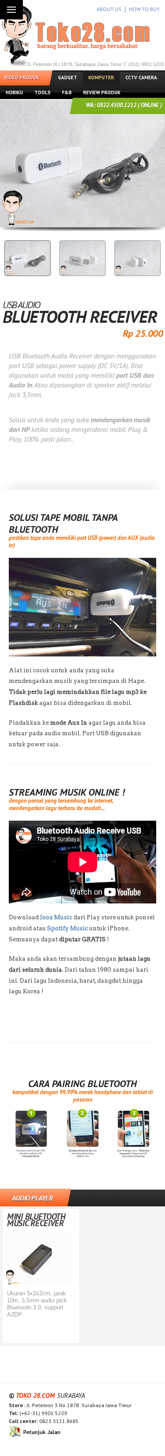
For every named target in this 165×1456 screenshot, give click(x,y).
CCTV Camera (141, 77)
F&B (67, 92)
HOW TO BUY (144, 9)
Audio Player (32, 1198)
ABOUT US (109, 9)
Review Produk (102, 92)
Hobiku (14, 92)
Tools (42, 92)
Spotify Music (68, 928)
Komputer (101, 77)
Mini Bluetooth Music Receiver (36, 1219)
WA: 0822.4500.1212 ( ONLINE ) (124, 105)
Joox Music (56, 917)
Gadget (67, 77)
